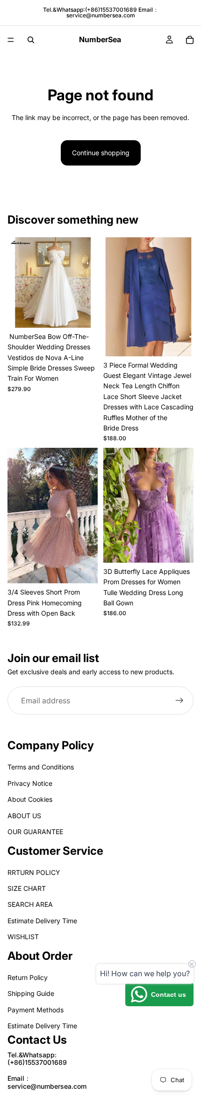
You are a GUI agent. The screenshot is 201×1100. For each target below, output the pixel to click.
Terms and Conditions (40, 767)
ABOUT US (24, 815)
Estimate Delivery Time (42, 921)
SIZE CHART (26, 888)
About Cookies (29, 799)
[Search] (31, 40)
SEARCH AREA (30, 904)
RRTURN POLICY (33, 872)
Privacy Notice (29, 783)
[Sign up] (179, 701)
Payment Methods (35, 1010)
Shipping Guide (30, 993)
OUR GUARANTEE (35, 832)
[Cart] (189, 40)
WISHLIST (23, 937)
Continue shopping (100, 153)
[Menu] (11, 40)
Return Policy (27, 977)
